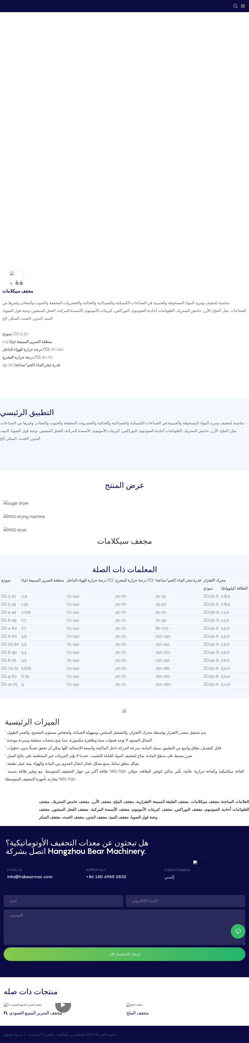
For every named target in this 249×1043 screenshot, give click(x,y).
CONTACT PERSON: (177, 870)
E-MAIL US (14, 870)
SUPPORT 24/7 (96, 870)
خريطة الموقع (13, 1034)
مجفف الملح (137, 1012)
